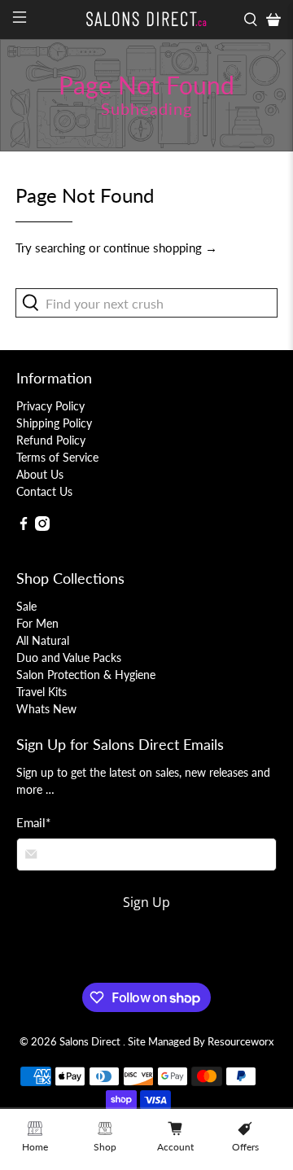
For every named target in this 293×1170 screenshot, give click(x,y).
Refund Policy (50, 440)
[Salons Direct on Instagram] (42, 526)
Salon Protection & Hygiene (85, 674)
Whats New (46, 709)
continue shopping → (160, 247)
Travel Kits (41, 692)
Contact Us (44, 491)
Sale (26, 606)
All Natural (42, 640)
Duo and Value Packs (68, 657)
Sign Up (146, 902)
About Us (39, 474)
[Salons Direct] (146, 19)
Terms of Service (57, 457)
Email (33, 822)
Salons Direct (91, 1042)
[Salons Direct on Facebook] (23, 526)
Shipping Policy (54, 423)
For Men (37, 623)
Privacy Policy (50, 406)
